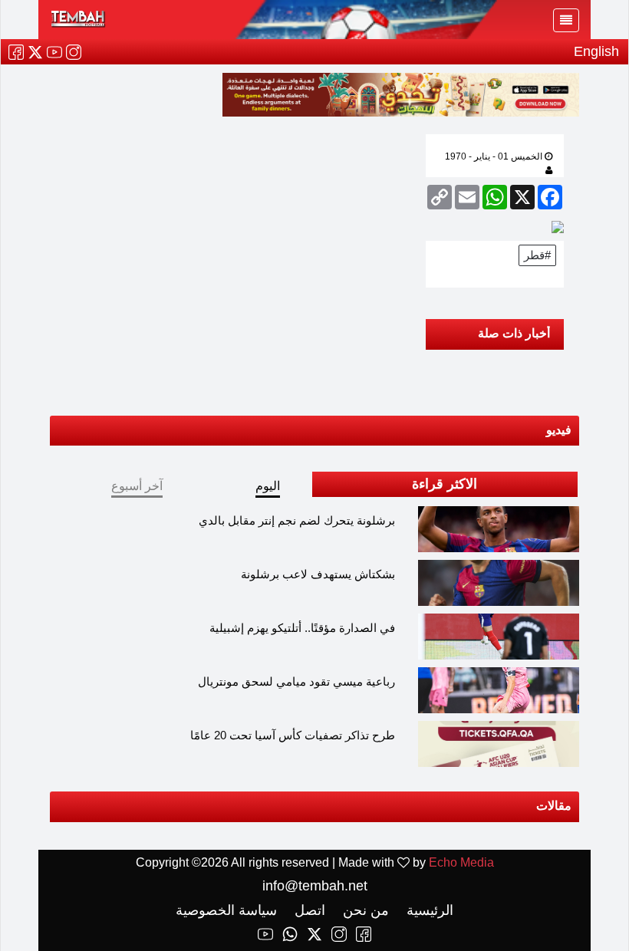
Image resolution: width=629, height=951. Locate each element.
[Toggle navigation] (566, 20)
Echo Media (461, 862)
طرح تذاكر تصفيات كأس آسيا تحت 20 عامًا (292, 735)
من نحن (364, 910)
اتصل (308, 910)
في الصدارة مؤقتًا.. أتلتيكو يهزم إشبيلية (302, 627)
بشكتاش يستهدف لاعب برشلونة (318, 574)
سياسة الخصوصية (226, 910)
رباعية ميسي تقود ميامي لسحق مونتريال (296, 681)
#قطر (537, 255)
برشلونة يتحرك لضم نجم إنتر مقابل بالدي (297, 520)
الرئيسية (428, 910)
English (596, 51)
